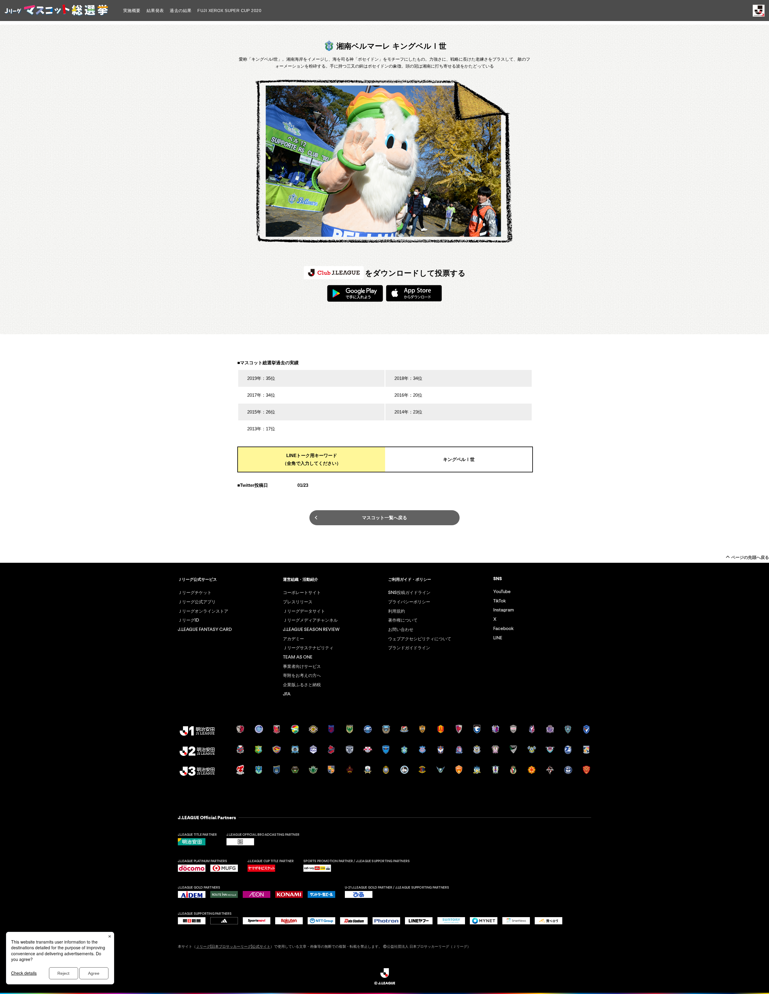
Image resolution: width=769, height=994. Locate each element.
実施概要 (132, 10)
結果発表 (155, 10)
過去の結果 (180, 10)
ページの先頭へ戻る (750, 557)
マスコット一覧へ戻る (384, 517)
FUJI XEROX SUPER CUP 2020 (229, 10)
